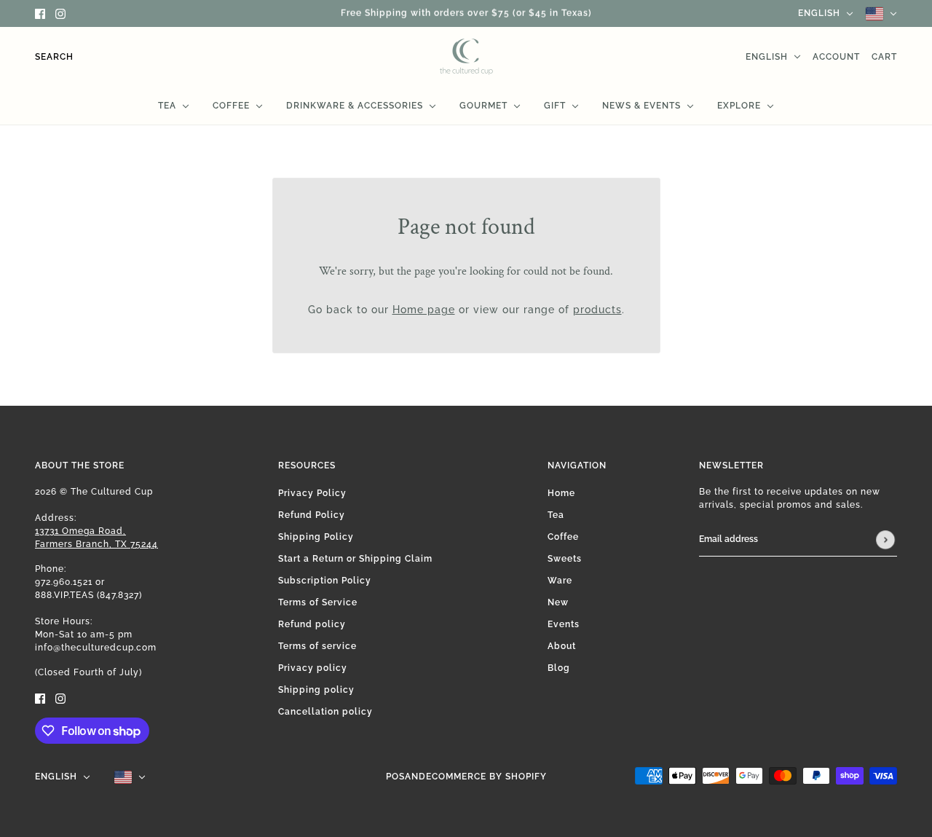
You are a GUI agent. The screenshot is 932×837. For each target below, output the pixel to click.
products (597, 309)
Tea (556, 515)
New (558, 602)
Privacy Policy (312, 493)
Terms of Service (318, 602)
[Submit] (885, 539)
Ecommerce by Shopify (486, 776)
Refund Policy (311, 515)
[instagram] (60, 13)
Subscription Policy (324, 580)
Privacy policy (312, 668)
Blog (559, 668)
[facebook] (40, 13)
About (562, 646)
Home (561, 493)
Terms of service (317, 646)
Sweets (565, 559)
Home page (423, 309)
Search (54, 57)
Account (836, 57)
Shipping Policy (316, 537)
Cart (884, 57)
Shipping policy (316, 690)
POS (395, 776)
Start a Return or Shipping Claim (355, 559)
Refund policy (312, 624)
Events (564, 624)
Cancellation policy (325, 712)
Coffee (563, 537)
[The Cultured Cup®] (466, 57)
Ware (560, 580)
